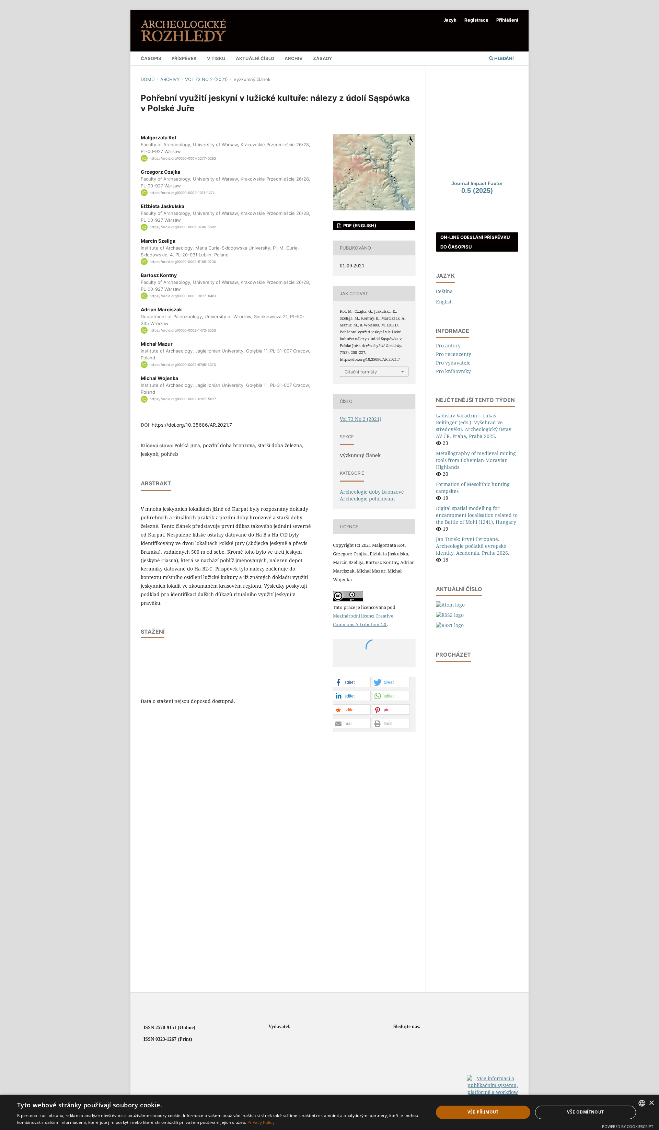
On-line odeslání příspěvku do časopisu (475, 242)
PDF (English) (359, 225)
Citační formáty (361, 371)
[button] (351, 682)
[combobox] (641, 1103)
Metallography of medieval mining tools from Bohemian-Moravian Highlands (476, 460)
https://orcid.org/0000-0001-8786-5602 (183, 227)
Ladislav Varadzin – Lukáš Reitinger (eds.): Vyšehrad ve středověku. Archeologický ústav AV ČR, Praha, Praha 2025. (473, 425)
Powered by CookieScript (627, 1126)
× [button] (651, 1103)
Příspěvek (184, 58)
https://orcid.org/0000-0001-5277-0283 (183, 158)
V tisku (216, 58)
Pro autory (448, 345)
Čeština (444, 291)
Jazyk (449, 20)
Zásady (322, 58)
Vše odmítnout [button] (585, 1112)
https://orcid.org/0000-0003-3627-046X (183, 296)
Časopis (151, 58)
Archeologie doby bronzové (372, 491)
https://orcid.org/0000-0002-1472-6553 (183, 330)
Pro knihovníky (453, 371)
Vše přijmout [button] (483, 1112)
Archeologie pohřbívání (367, 498)
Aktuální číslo (255, 58)
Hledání (503, 58)
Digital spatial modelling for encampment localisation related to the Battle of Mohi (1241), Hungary (477, 515)
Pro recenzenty (453, 354)
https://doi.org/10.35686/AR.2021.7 (192, 425)
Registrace (476, 20)
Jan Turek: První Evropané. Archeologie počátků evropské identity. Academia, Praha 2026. (472, 546)
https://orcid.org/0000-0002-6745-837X (183, 364)
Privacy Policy (261, 1122)
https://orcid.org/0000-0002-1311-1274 (182, 193)
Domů (148, 79)
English (444, 301)
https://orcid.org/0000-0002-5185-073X (183, 262)
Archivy (170, 79)
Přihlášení (507, 20)
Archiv (294, 58)
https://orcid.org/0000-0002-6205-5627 (183, 399)
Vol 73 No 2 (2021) (206, 79)
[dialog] (329, 1112)
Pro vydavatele (453, 362)
